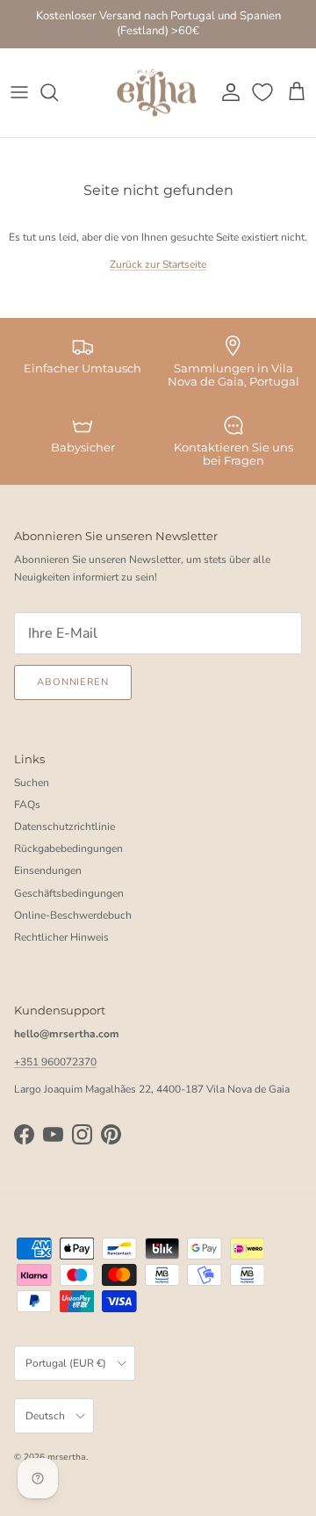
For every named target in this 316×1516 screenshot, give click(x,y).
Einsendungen (48, 870)
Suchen (31, 783)
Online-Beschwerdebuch (73, 915)
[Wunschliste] (264, 92)
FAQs (27, 805)
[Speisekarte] (19, 92)
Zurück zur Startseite (158, 264)
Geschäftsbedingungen (69, 893)
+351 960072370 (55, 1062)
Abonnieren (73, 682)
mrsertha (66, 1457)
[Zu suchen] (58, 92)
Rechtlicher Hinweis (61, 937)
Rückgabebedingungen (68, 848)
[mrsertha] (156, 93)
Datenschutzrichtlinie (64, 826)
